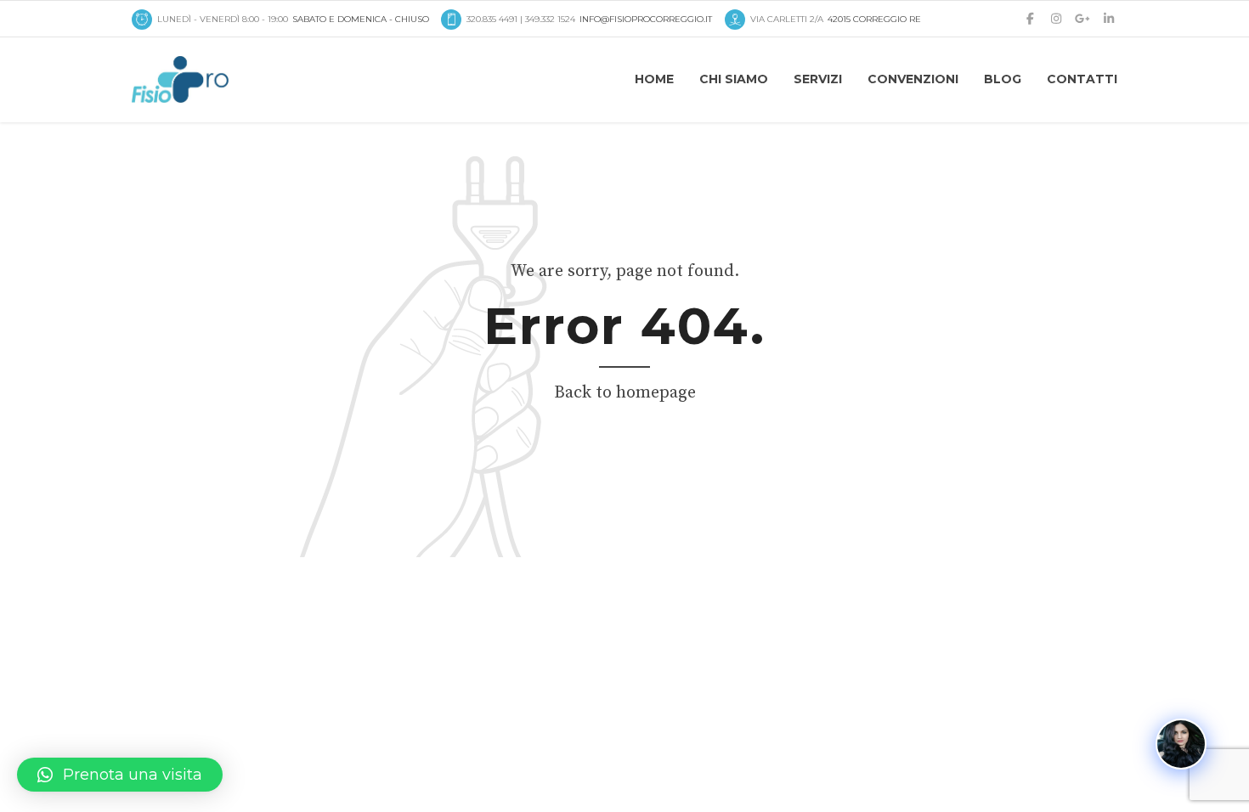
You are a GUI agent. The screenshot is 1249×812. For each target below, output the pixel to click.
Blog (1002, 79)
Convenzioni (913, 79)
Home (654, 79)
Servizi (818, 79)
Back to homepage (625, 392)
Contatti (1082, 79)
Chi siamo (733, 79)
